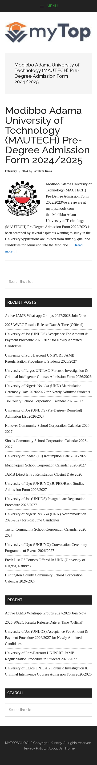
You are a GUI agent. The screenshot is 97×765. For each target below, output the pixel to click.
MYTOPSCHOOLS (48, 32)
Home (70, 748)
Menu (52, 6)
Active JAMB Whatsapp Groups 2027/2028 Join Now (45, 316)
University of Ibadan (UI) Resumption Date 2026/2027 (46, 456)
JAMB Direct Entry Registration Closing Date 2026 (43, 474)
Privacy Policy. (35, 748)
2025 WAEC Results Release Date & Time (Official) (44, 325)
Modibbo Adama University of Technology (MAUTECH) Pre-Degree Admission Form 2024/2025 (47, 135)
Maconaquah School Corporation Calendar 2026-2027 (45, 465)
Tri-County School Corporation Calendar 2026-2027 (44, 401)
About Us (55, 748)
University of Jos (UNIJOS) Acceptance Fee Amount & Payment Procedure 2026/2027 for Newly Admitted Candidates (46, 340)
